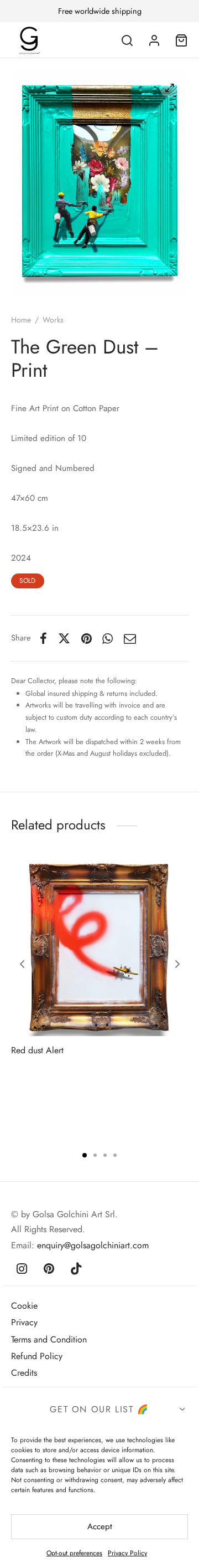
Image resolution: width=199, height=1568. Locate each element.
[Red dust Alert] (99, 947)
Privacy (24, 1322)
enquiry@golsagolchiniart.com (93, 1245)
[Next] (177, 964)
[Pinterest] (86, 638)
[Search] (127, 40)
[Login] (154, 40)
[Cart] (181, 40)
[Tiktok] (76, 1269)
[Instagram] (22, 1269)
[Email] (130, 638)
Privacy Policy (127, 1553)
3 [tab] (105, 1155)
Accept (99, 1526)
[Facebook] (43, 638)
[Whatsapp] (108, 638)
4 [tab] (115, 1155)
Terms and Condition (49, 1339)
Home (21, 319)
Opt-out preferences (74, 1553)
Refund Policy (36, 1356)
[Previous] (22, 964)
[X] (64, 638)
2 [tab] (95, 1155)
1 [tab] (84, 1155)
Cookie (24, 1305)
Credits (24, 1372)
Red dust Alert (37, 1050)
